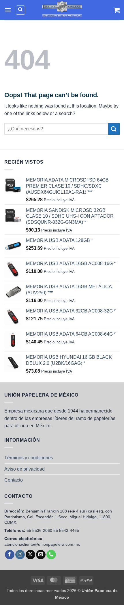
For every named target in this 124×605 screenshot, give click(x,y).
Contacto (13, 480)
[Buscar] (20, 10)
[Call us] (51, 555)
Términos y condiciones (28, 457)
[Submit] (114, 128)
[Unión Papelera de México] (62, 10)
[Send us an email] (41, 555)
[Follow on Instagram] (20, 555)
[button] (7, 10)
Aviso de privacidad (24, 469)
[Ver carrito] (117, 10)
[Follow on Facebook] (9, 555)
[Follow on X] (30, 555)
